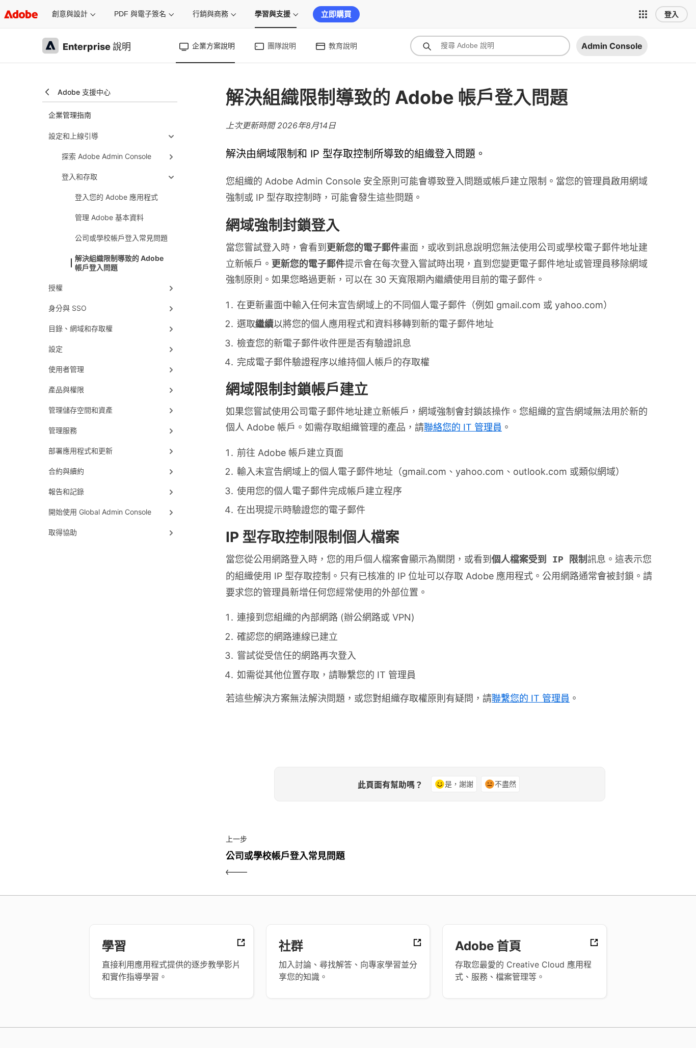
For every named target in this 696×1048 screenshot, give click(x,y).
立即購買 (336, 14)
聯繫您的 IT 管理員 (531, 698)
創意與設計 (70, 14)
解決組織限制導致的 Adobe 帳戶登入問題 (119, 263)
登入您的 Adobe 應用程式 (116, 197)
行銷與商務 (210, 14)
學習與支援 (272, 14)
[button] (643, 14)
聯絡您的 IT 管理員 (463, 427)
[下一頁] (548, 864)
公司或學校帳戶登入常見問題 (121, 237)
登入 (671, 14)
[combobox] (490, 46)
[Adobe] (21, 14)
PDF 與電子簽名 (140, 14)
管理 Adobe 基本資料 (109, 217)
